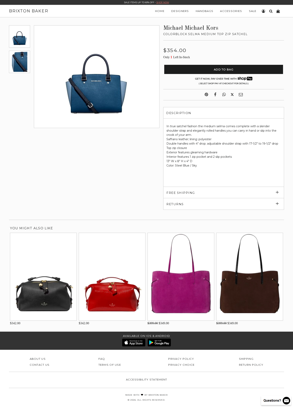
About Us (38, 358)
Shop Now (162, 2)
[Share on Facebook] (215, 95)
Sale (253, 11)
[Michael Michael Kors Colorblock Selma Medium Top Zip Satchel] (19, 36)
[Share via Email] (241, 95)
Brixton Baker (28, 11)
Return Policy (251, 364)
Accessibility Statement (146, 379)
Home (159, 11)
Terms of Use (109, 364)
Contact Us (40, 364)
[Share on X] (232, 95)
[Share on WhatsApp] (224, 95)
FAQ (101, 358)
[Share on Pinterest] (206, 95)
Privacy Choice (181, 364)
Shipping (246, 358)
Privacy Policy (181, 358)
